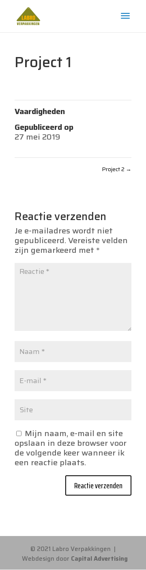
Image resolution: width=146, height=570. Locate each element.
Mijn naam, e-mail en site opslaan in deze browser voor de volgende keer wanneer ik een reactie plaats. (71, 448)
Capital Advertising (99, 559)
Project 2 (116, 169)
